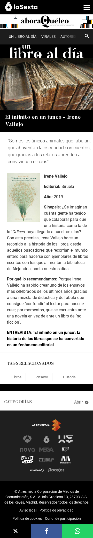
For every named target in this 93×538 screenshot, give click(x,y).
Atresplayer (37, 470)
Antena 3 (27, 439)
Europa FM (46, 460)
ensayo (42, 377)
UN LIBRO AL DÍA (22, 36)
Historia (69, 377)
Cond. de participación (63, 518)
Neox (65, 439)
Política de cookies (27, 518)
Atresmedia (46, 425)
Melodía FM (65, 460)
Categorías (18, 402)
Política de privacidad (57, 510)
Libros (16, 377)
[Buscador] (87, 36)
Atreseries (65, 449)
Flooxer (56, 470)
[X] (15, 531)
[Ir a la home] (46, 21)
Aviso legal (27, 510)
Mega (46, 449)
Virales (48, 36)
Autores (68, 36)
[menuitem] (22, 36)
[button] (85, 7)
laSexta (46, 439)
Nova (27, 449)
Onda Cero (27, 460)
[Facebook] (46, 531)
